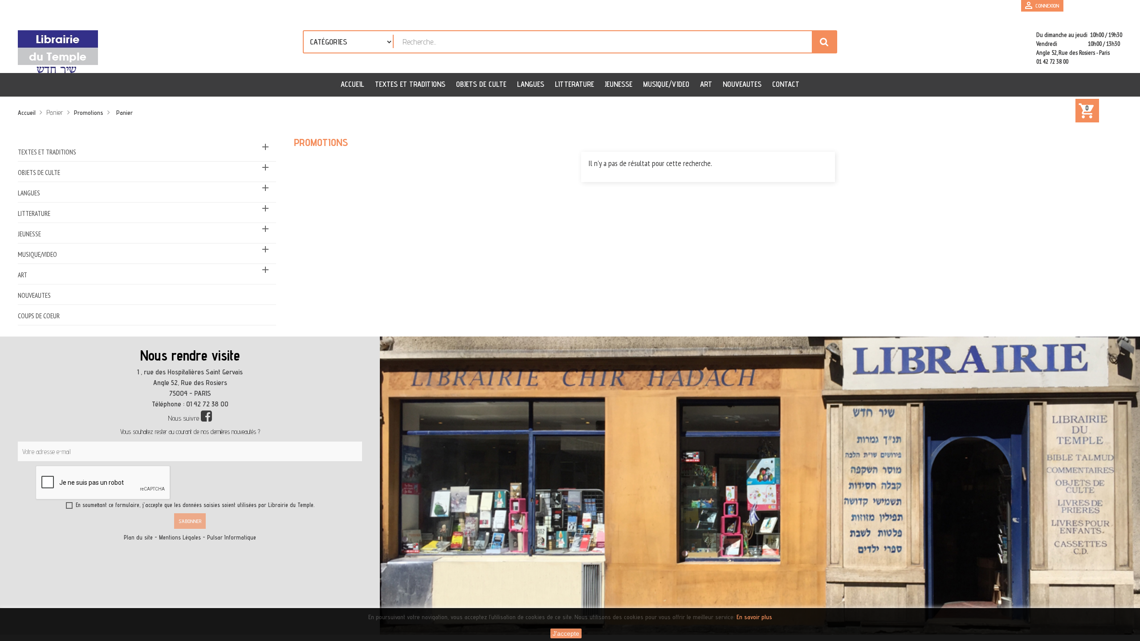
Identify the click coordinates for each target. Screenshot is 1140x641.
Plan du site (138, 537)
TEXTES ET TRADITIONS (47, 152)
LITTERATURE (34, 213)
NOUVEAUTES (34, 295)
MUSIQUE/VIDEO (37, 254)
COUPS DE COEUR (39, 316)
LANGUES (29, 193)
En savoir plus (754, 617)
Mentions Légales (180, 537)
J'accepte (566, 633)
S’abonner (190, 521)
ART (22, 275)
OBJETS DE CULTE (39, 172)
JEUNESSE (29, 234)
